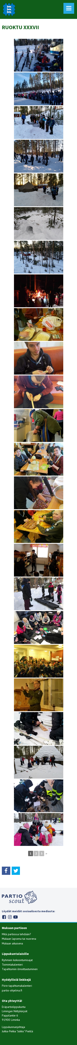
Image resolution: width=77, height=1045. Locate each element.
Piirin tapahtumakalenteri (17, 986)
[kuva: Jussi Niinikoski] (38, 88)
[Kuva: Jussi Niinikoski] (38, 122)
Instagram (10, 917)
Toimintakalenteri (12, 964)
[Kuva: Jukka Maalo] (38, 257)
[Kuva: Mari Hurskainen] (38, 425)
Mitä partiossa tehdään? (16, 934)
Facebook (4, 917)
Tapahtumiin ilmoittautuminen (20, 969)
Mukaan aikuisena (12, 943)
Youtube (15, 917)
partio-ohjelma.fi (12, 990)
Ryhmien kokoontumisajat (17, 960)
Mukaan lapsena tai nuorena (19, 939)
